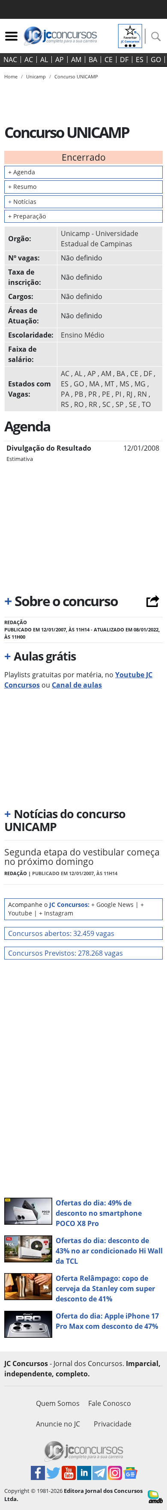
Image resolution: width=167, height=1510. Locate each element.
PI (118, 394)
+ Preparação (27, 216)
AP (59, 59)
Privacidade (112, 1424)
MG (140, 384)
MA (94, 384)
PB (79, 394)
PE (106, 394)
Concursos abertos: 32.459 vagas (61, 933)
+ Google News (112, 904)
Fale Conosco (109, 1403)
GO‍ (156, 59)
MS (124, 384)
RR (93, 404)
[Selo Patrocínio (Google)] (130, 35)
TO (146, 404)
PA (65, 394)
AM (76, 59)
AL (44, 59)
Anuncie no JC (58, 1424)
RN (142, 394)
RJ (129, 394)
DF (124, 59)
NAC (10, 59)
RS (65, 404)
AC (28, 59)
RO (79, 404)
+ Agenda (21, 172)
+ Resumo (22, 186)
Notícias (22, 201)
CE (108, 59)
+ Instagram (56, 913)
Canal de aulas (77, 685)
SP (120, 404)
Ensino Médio (82, 335)
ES (139, 59)
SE (133, 404)
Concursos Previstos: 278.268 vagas (65, 953)
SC (106, 404)
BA (93, 59)
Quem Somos (58, 1403)
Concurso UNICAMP (76, 76)
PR (92, 394)
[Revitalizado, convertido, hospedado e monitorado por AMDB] (155, 1496)
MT (109, 384)
